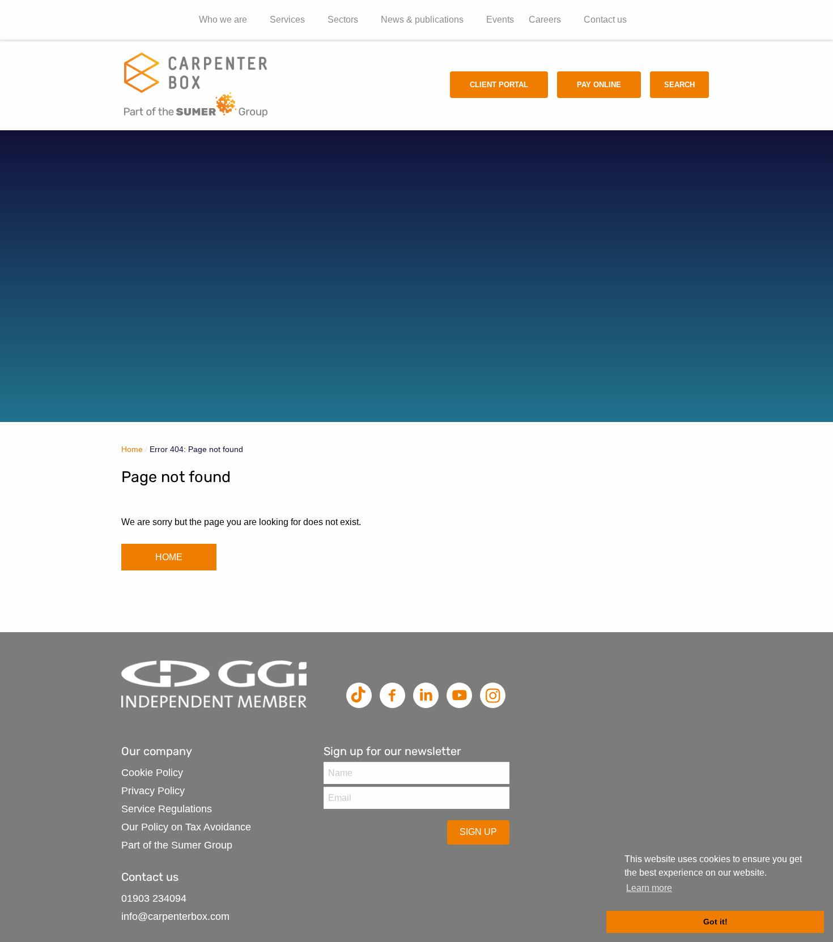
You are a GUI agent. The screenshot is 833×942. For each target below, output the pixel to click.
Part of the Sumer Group (176, 845)
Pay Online (599, 84)
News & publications (422, 19)
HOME (168, 557)
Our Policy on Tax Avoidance (186, 827)
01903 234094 (153, 898)
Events (500, 19)
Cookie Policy (152, 772)
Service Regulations (166, 809)
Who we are (223, 19)
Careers (545, 19)
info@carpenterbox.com (175, 916)
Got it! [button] (715, 921)
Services (287, 19)
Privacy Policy (153, 790)
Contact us (605, 19)
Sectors (343, 19)
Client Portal (499, 84)
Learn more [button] (649, 888)
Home (132, 449)
